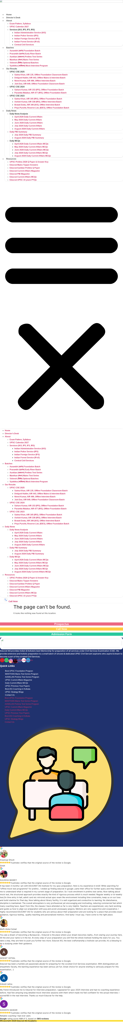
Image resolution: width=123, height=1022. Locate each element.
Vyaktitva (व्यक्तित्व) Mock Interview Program (29, 66)
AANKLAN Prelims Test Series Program (22, 677)
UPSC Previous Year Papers (17, 686)
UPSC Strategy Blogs (14, 692)
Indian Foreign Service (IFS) (27, 39)
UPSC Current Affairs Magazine (18, 680)
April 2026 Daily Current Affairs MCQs (31, 144)
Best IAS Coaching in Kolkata (17, 689)
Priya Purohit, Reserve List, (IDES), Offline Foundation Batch (41, 108)
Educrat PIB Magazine (20, 174)
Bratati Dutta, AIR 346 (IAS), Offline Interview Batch (37, 105)
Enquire (61, 618)
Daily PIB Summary (18, 132)
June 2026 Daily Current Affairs (28, 123)
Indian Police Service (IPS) (26, 36)
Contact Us (10, 695)
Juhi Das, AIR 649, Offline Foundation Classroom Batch (39, 84)
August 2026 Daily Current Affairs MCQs (32, 156)
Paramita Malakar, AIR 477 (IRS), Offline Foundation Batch (40, 93)
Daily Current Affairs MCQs (16, 683)
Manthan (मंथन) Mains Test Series (24, 60)
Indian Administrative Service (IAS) (30, 33)
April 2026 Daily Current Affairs (28, 117)
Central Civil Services (24, 45)
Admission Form (61, 634)
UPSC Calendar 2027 (19, 27)
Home (9, 15)
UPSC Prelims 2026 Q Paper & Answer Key (29, 162)
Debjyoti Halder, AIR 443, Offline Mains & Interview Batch (39, 78)
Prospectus (61, 624)
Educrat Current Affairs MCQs (23, 177)
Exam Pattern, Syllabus (20, 24)
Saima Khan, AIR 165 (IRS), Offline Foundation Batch (38, 99)
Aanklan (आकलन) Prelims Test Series (26, 57)
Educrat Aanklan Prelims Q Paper (25, 168)
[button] (61, 305)
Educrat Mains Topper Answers (24, 165)
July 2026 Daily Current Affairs (28, 126)
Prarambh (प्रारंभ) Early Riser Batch (25, 54)
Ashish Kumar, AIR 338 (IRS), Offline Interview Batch (38, 102)
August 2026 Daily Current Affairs (29, 129)
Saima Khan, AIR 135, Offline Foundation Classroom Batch (41, 75)
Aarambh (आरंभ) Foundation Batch (25, 51)
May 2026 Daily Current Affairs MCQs (31, 147)
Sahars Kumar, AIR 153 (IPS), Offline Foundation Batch (39, 90)
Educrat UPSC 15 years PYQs (23, 180)
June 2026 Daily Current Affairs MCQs (31, 150)
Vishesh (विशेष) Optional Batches (24, 63)
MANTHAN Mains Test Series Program (21, 674)
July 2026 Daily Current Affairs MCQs (31, 153)
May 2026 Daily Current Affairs (28, 120)
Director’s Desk (13, 18)
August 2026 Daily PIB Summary (29, 138)
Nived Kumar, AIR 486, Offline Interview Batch (34, 81)
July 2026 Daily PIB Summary (27, 135)
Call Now (61, 628)
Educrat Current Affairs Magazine (25, 171)
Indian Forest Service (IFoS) (27, 42)
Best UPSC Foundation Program (19, 671)
